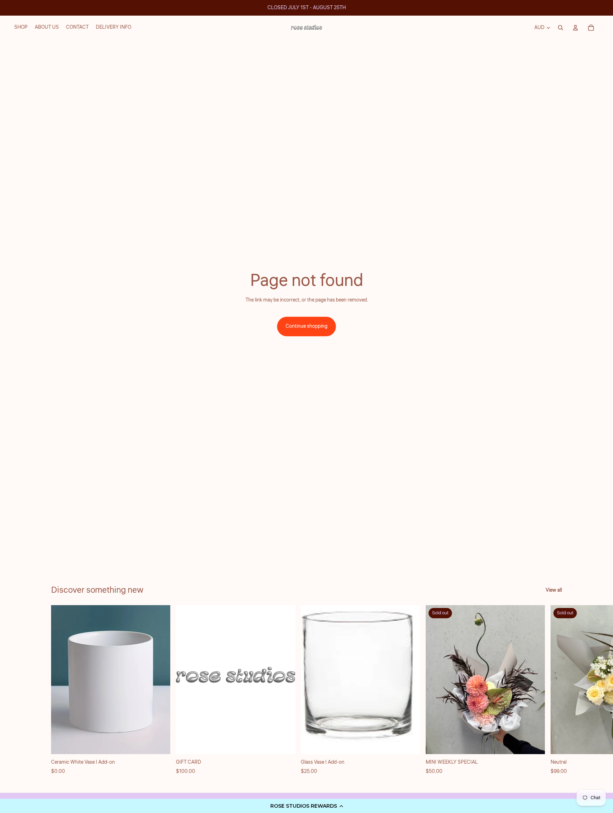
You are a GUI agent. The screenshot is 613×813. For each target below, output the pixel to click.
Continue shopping (306, 326)
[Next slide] (554, 690)
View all (554, 590)
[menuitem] (21, 27)
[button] (306, 806)
